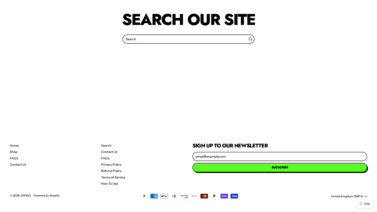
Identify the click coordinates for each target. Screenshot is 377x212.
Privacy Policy (111, 164)
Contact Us (18, 164)
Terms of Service (113, 177)
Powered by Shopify (47, 195)
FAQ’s (14, 158)
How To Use (109, 184)
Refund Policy (111, 171)
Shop (13, 152)
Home (14, 145)
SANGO (26, 195)
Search (106, 145)
